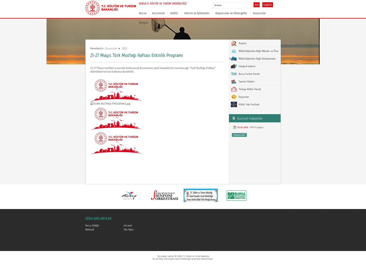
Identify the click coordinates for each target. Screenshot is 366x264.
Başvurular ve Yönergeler (231, 13)
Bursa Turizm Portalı (249, 74)
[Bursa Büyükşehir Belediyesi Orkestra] (236, 195)
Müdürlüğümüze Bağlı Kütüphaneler (257, 58)
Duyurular (259, 13)
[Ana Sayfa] (110, 7)
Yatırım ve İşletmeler (197, 13)
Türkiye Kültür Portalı (249, 89)
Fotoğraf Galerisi (246, 66)
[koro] (201, 195)
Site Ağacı (129, 229)
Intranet (128, 225)
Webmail (89, 229)
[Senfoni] (165, 195)
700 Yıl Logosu (256, 127)
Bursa (142, 13)
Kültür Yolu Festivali (248, 104)
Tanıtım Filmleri (246, 81)
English (267, 4)
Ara (256, 4)
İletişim (143, 22)
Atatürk (242, 43)
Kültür (174, 13)
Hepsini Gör (239, 134)
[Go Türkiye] (129, 195)
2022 (124, 48)
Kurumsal (158, 13)
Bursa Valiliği (92, 225)
